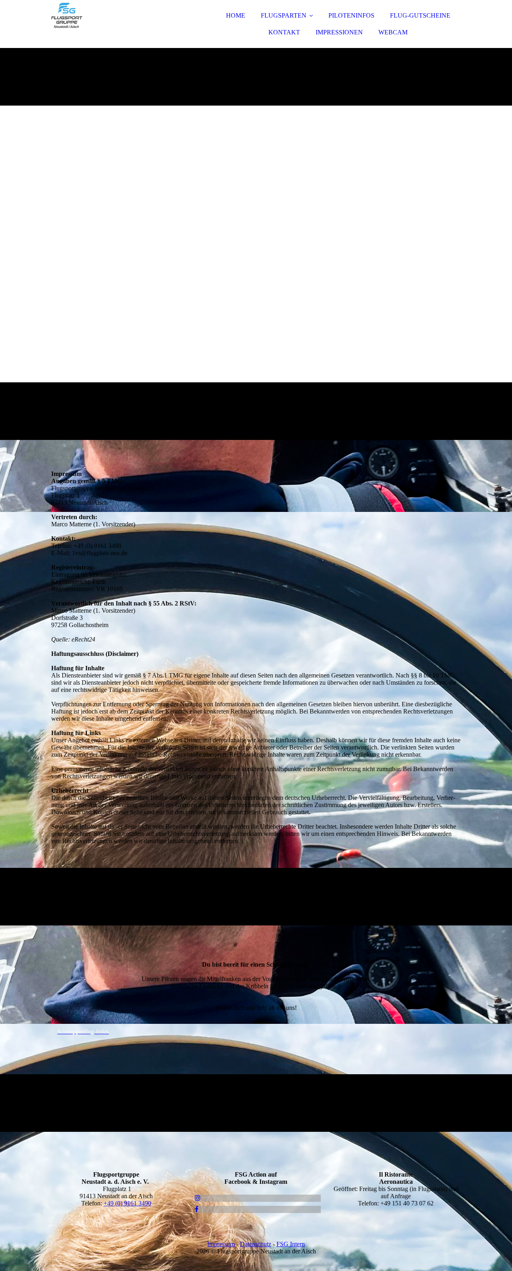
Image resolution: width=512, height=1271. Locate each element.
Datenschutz (255, 1244)
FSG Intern (290, 1244)
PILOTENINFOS (351, 15)
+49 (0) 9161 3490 (127, 1203)
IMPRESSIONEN (339, 32)
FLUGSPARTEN (283, 15)
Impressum (221, 1244)
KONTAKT (284, 32)
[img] (121, 28)
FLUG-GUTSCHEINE (420, 15)
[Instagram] (197, 1198)
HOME (235, 15)
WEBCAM (393, 32)
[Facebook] (196, 1209)
